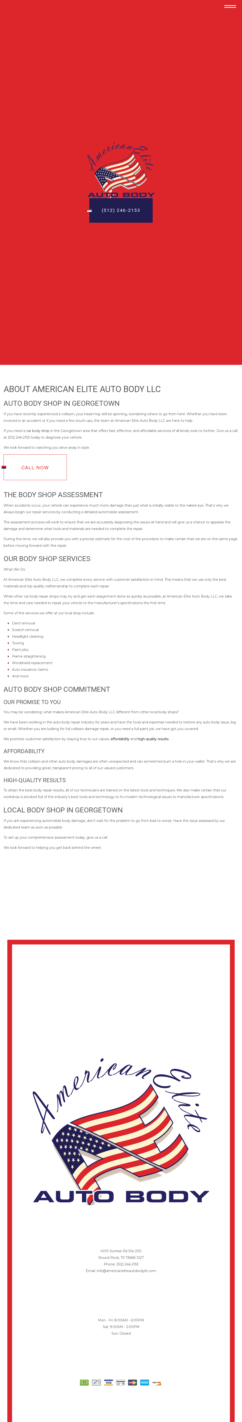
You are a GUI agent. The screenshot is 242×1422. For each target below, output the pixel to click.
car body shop (37, 431)
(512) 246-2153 (121, 210)
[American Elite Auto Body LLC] (121, 170)
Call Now (35, 467)
